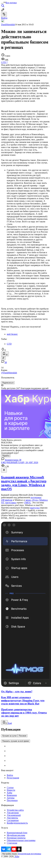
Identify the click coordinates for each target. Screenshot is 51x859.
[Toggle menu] (2, 3)
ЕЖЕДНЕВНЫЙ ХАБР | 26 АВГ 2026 (19, 462)
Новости (11, 790)
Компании (12, 795)
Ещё (10, 723)
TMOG (27, 502)
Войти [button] (4, 18)
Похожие (22, 736)
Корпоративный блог (17, 832)
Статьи (10, 787)
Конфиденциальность (17, 823)
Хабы (9, 792)
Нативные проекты (16, 838)
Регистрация (13, 778)
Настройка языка (9, 854)
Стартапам (12, 843)
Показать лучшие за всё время (15, 741)
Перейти (5, 456)
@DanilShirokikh (9, 372)
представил (10, 502)
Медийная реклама (16, 835)
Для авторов (13, 812)
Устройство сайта (15, 810)
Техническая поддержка (29, 853)
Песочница (12, 800)
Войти (10, 775)
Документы (12, 818)
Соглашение (13, 820)
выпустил (35, 508)
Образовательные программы (21, 840)
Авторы (10, 798)
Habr (16, 856)
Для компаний (14, 815)
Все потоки (11, 2)
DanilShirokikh (8, 24)
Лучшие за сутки (9, 736)
